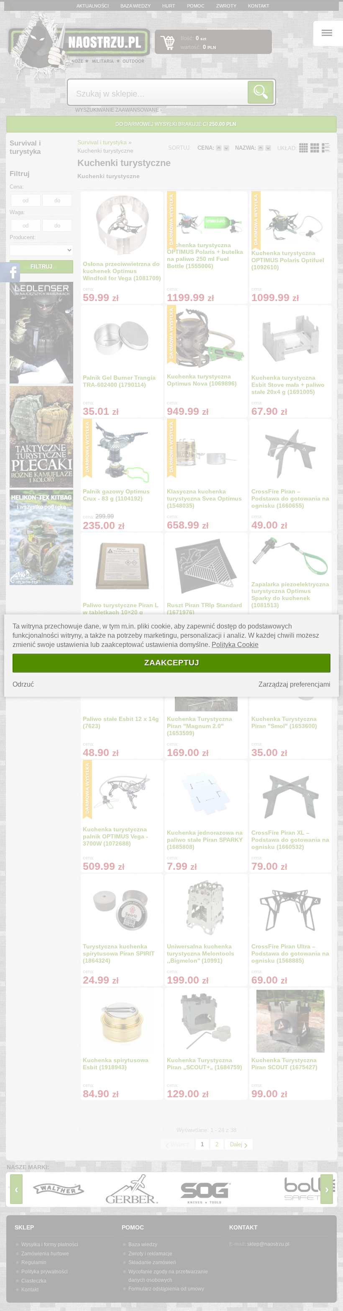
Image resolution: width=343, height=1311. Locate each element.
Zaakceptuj (171, 662)
